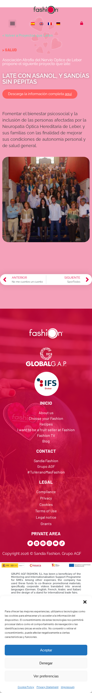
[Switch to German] (58, 23)
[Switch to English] (42, 23)
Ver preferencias (46, 676)
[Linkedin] (36, 543)
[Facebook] (43, 543)
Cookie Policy (26, 687)
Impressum (68, 687)
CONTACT (46, 451)
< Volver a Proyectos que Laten (27, 35)
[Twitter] (30, 543)
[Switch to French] (50, 23)
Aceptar (46, 650)
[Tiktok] (62, 543)
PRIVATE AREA (46, 533)
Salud (11, 50)
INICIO (46, 403)
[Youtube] (56, 543)
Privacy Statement (48, 687)
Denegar (46, 663)
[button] (85, 602)
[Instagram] (49, 543)
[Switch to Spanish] (33, 23)
